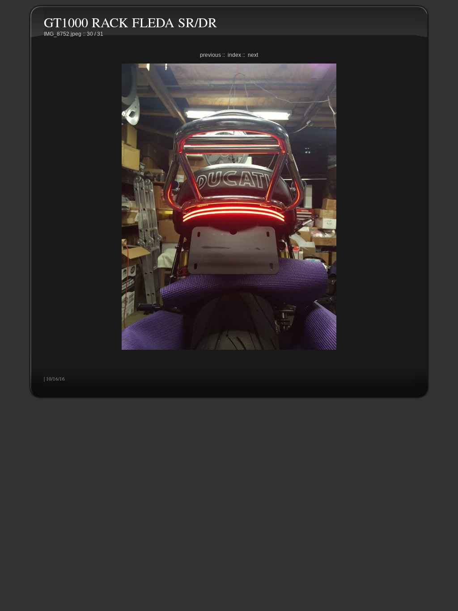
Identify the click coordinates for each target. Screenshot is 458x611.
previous (210, 55)
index (234, 55)
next (253, 55)
